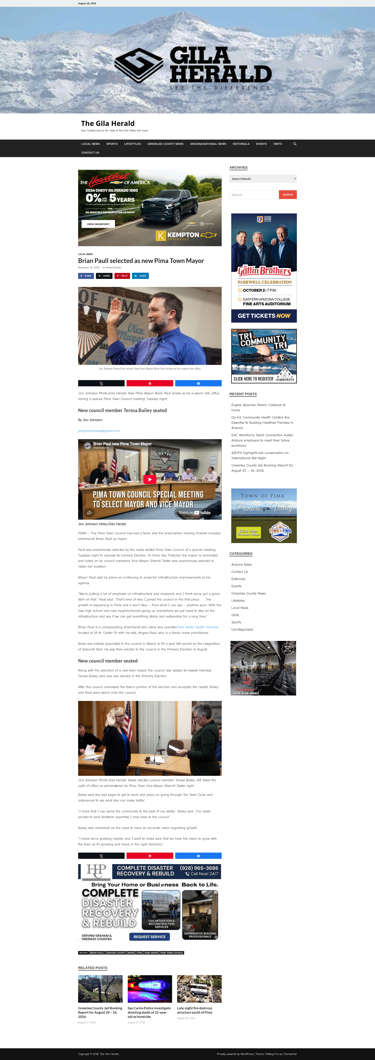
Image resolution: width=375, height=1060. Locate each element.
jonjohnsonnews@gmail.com (99, 431)
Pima (139, 952)
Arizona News (241, 565)
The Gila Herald (108, 123)
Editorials (241, 143)
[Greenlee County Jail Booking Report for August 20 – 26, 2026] (100, 990)
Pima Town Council (171, 952)
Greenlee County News (165, 143)
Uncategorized (242, 629)
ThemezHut (289, 1054)
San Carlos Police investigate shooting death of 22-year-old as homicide (149, 1012)
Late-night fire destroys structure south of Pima (194, 1010)
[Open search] (295, 144)
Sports (112, 143)
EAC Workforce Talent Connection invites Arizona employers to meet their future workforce (262, 440)
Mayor (131, 952)
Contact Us (90, 152)
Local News (90, 143)
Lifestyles (132, 143)
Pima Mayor (151, 952)
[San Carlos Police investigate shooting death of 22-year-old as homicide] (150, 990)
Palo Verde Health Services (198, 627)
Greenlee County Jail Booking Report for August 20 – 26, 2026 (100, 1012)
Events (261, 143)
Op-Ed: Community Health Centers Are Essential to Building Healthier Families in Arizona (262, 422)
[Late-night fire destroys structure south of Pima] (199, 990)
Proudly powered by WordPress (235, 1054)
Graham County (115, 952)
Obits (277, 143)
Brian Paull (97, 952)
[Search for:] (263, 194)
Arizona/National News (208, 143)
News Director (113, 267)
